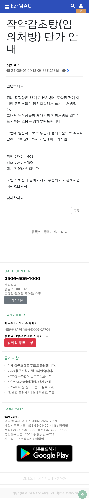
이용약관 (60, 478)
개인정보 (44, 478)
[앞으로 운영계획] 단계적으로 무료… (32, 392)
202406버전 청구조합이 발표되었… (32, 387)
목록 (76, 210)
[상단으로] (82, 494)
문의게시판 (15, 300)
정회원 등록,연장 (20, 342)
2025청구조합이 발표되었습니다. (30, 376)
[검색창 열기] (72, 6)
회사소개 (29, 478)
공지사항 (11, 358)
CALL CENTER (17, 271)
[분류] (7, 6)
